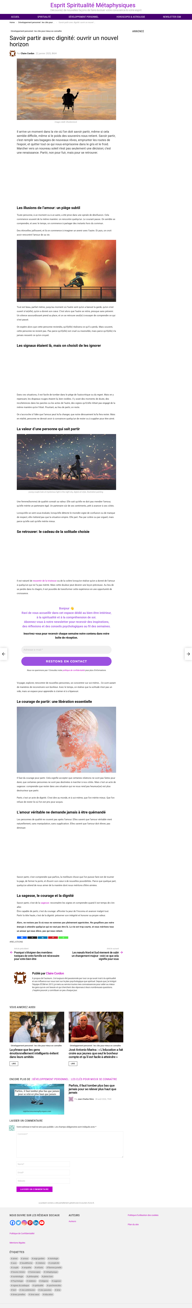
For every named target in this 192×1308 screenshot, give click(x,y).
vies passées (45, 1290)
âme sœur (34, 1294)
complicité (54, 1263)
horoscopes (35, 1272)
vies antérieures (28, 1290)
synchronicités (54, 1285)
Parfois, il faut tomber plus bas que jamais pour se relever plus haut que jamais (92, 1089)
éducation (48, 1294)
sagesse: (45, 902)
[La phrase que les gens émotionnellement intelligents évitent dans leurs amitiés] (37, 1027)
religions (44, 1281)
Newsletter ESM (172, 16)
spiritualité (38, 1285)
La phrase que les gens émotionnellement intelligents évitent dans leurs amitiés (34, 1053)
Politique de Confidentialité (22, 1233)
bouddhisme (27, 1263)
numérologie (18, 1276)
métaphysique (51, 1272)
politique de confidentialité (74, 670)
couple (15, 1267)
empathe (27, 1267)
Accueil (15, 16)
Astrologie (54, 1258)
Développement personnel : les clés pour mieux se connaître (36, 1045)
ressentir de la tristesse (45, 580)
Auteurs (72, 1221)
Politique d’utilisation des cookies (143, 1215)
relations (17, 942)
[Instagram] (24, 1222)
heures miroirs (19, 1272)
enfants (39, 1267)
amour (25, 1258)
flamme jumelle (54, 1267)
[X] (32, 937)
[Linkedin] (43, 937)
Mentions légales (17, 1243)
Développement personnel (84, 16)
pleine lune (48, 1276)
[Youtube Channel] (41, 1222)
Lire (14, 1064)
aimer (15, 1258)
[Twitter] (18, 1222)
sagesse (57, 1281)
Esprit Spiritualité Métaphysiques (92, 5)
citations (41, 1263)
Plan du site (133, 1224)
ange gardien (38, 1258)
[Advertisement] (66, 179)
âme (58, 1290)
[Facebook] (22, 937)
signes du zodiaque (21, 1285)
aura (14, 1263)
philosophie (33, 1276)
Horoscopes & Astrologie (131, 16)
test (14, 1290)
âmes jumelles (19, 1294)
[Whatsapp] (63, 937)
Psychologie (18, 1281)
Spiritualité (44, 16)
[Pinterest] (53, 937)
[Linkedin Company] (36, 1222)
